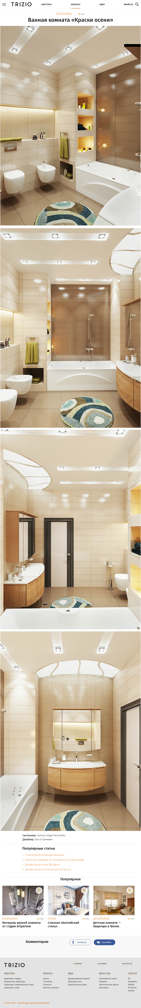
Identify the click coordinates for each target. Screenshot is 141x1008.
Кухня (46, 978)
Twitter (131, 984)
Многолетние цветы (109, 984)
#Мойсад (128, 4)
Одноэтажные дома (77, 984)
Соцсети (132, 973)
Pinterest (132, 987)
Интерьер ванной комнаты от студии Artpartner (21, 924)
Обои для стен (75, 981)
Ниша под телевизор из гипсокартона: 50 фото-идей (54, 859)
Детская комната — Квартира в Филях (107, 924)
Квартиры (46, 4)
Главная (77, 963)
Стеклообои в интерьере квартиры (44, 854)
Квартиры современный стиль (19, 984)
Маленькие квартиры (14, 981)
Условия (101, 963)
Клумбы (103, 981)
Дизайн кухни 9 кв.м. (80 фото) (42, 864)
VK (129, 978)
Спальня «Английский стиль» (63, 924)
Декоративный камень (79, 978)
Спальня (52, 919)
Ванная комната (64, 14)
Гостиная (47, 981)
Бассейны (104, 987)
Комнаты (75, 4)
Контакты (127, 963)
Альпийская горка (108, 978)
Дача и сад (104, 973)
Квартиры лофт (12, 987)
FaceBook (132, 981)
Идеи (102, 4)
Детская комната (101, 919)
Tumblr (131, 990)
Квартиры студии (12, 978)
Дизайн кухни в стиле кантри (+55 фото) (48, 869)
